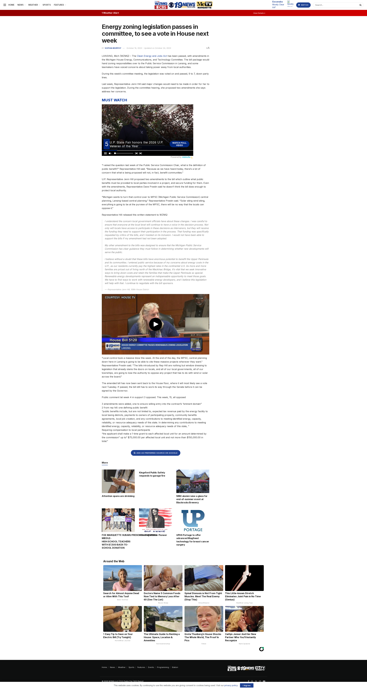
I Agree (247, 685)
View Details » (259, 13)
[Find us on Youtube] (264, 681)
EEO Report (139, 681)
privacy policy (231, 685)
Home (11, 5)
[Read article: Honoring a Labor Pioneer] (155, 520)
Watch (304, 5)
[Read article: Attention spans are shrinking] (118, 481)
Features (59, 5)
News (20, 5)
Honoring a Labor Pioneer (153, 535)
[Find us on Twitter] (256, 681)
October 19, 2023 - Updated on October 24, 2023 (149, 48)
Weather (33, 5)
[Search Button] (361, 4)
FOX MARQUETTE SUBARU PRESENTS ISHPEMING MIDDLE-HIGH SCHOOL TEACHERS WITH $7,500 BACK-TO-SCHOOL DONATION (129, 541)
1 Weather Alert (110, 12)
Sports (47, 5)
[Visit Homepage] (184, 5)
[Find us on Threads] (252, 681)
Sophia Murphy (113, 48)
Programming (163, 667)
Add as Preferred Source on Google (156, 453)
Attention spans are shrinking (118, 496)
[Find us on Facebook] (248, 681)
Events (151, 667)
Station (175, 667)
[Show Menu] (4, 5)
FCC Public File (126, 681)
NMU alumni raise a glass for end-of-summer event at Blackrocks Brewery (191, 499)
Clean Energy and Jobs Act (151, 55)
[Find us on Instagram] (260, 681)
